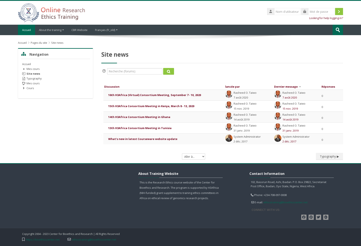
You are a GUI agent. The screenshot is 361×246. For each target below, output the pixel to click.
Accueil (26, 30)
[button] (104, 71)
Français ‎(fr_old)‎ (105, 30)
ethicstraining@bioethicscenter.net (285, 202)
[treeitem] (55, 76)
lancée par (232, 86)
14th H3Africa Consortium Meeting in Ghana (139, 117)
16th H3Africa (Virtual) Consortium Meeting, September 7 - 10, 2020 (154, 95)
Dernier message (286, 86)
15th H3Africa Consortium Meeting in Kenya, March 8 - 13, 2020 (151, 106)
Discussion (111, 86)
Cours (30, 88)
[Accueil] (51, 12)
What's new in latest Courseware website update (142, 139)
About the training (50, 30)
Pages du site (39, 43)
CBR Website (79, 30)
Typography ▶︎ (329, 156)
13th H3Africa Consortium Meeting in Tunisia (140, 128)
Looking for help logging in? (326, 18)
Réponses (328, 86)
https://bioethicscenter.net (43, 239)
